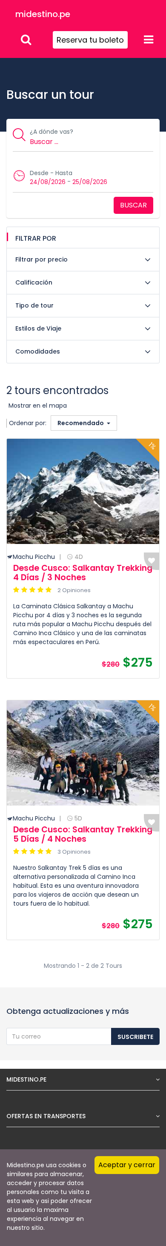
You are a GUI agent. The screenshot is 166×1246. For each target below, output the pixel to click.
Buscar (133, 205)
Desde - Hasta (51, 173)
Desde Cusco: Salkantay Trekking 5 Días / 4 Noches (82, 834)
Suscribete (135, 1037)
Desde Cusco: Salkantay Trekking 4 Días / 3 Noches (82, 572)
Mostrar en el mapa (38, 405)
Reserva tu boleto (90, 40)
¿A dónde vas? (51, 131)
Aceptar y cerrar (126, 1165)
